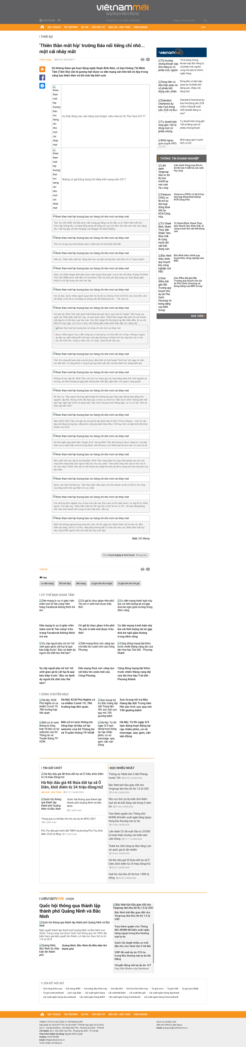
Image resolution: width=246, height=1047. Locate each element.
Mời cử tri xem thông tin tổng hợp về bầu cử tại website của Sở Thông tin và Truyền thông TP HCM (78, 727)
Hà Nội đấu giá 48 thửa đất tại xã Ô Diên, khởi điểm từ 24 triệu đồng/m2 (72, 784)
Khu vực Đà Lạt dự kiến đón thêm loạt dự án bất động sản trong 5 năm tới (130, 802)
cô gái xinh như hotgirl (101, 583)
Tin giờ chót (52, 768)
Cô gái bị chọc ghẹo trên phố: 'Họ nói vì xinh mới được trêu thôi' (96, 629)
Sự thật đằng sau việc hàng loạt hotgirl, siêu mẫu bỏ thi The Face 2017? (103, 116)
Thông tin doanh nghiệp (179, 158)
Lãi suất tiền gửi (137, 993)
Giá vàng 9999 (73, 988)
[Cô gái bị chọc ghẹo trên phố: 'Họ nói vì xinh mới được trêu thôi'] (96, 607)
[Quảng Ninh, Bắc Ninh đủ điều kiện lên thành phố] (49, 950)
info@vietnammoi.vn (55, 1040)
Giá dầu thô (117, 988)
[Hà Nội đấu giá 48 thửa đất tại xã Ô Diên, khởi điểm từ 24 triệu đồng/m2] (73, 775)
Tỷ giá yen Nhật (190, 988)
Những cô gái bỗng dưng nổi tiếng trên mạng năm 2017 (94, 179)
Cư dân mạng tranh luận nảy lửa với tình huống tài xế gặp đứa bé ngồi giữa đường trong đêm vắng (134, 631)
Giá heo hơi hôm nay (137, 988)
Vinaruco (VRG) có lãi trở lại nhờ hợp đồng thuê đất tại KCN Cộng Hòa (189, 197)
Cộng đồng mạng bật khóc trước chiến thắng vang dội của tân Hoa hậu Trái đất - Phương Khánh (134, 674)
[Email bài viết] (147, 59)
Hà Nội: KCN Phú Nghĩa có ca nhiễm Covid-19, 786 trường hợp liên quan (78, 703)
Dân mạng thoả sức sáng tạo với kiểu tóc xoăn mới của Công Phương (96, 672)
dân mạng (81, 583)
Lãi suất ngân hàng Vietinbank (124, 997)
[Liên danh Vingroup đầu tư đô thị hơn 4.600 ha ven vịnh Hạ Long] (165, 176)
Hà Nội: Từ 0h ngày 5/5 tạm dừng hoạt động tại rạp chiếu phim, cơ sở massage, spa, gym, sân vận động (135, 729)
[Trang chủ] (42, 27)
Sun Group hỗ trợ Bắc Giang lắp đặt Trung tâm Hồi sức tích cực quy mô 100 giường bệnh (136, 705)
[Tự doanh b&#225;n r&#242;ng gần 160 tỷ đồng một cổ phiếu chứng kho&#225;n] (168, 127)
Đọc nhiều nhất (122, 768)
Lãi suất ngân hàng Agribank (164, 993)
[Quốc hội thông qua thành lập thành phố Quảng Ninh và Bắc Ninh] (51, 804)
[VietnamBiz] (171, 52)
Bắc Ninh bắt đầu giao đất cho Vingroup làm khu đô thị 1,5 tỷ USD (132, 916)
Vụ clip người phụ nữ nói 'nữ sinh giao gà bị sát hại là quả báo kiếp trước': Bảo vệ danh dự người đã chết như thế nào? (57, 676)
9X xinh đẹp (65, 583)
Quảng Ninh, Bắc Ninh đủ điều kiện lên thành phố (84, 947)
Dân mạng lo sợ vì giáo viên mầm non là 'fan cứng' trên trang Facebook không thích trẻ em (57, 631)
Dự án (84, 27)
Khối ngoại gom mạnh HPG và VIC (191, 141)
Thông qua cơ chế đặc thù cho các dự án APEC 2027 (68, 818)
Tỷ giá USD (172, 988)
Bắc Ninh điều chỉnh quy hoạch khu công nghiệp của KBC (189, 258)
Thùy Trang (45, 59)
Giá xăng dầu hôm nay (95, 988)
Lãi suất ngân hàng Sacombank (59, 997)
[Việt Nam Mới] (123, 10)
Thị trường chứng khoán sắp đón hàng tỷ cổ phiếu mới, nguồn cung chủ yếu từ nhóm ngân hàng (192, 67)
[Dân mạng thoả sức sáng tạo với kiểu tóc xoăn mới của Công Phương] (96, 649)
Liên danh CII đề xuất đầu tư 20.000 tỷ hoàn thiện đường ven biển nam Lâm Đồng (129, 835)
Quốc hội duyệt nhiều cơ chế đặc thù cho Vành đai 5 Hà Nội (133, 944)
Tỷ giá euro (157, 988)
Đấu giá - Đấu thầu (119, 27)
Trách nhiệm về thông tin (50, 1043)
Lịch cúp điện (74, 993)
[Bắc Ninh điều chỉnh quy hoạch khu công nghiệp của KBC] (165, 263)
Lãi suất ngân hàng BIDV (92, 997)
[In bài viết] (141, 59)
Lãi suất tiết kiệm (117, 993)
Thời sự (47, 36)
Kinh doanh (140, 27)
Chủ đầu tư (98, 27)
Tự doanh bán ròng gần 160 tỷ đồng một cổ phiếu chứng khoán (192, 124)
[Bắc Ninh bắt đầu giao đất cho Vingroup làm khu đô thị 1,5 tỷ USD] (133, 906)
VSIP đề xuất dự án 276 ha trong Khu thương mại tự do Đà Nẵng (133, 956)
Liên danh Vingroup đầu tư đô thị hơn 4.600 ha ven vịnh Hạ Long (189, 168)
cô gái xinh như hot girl (128, 583)
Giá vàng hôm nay (52, 988)
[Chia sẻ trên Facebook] (42, 77)
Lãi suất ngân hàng (95, 993)
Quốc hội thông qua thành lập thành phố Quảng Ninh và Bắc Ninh (84, 803)
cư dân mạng (47, 583)
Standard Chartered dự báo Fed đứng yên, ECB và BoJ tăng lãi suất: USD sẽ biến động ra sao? (192, 107)
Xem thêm (197, 316)
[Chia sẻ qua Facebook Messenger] (42, 86)
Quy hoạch (54, 27)
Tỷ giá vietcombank (53, 993)
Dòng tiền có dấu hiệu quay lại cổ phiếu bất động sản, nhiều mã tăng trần (191, 86)
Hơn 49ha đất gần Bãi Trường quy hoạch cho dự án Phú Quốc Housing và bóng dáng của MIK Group (188, 282)
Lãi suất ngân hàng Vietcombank (161, 997)
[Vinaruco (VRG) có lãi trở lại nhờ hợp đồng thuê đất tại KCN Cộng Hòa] (165, 205)
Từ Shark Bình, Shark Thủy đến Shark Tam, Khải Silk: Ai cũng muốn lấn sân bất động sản (189, 227)
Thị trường (71, 27)
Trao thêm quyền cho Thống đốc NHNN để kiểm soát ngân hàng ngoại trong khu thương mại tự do (130, 817)
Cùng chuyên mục (55, 694)
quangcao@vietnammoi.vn (175, 1028)
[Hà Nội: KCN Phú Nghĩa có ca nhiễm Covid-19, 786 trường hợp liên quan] (49, 708)
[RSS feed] (59, 20)
